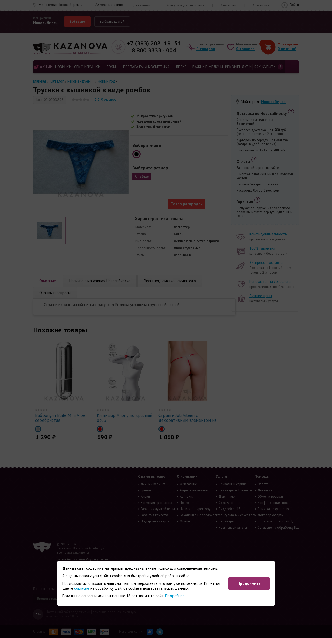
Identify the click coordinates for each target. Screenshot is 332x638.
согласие (81, 588)
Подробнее (175, 595)
